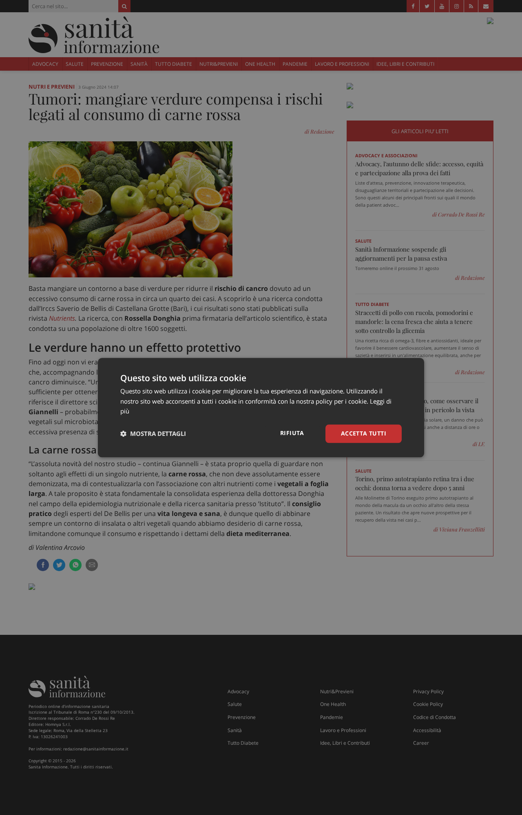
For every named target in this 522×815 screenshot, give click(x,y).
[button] (153, 433)
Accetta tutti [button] (363, 433)
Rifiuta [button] (292, 433)
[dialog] (261, 407)
